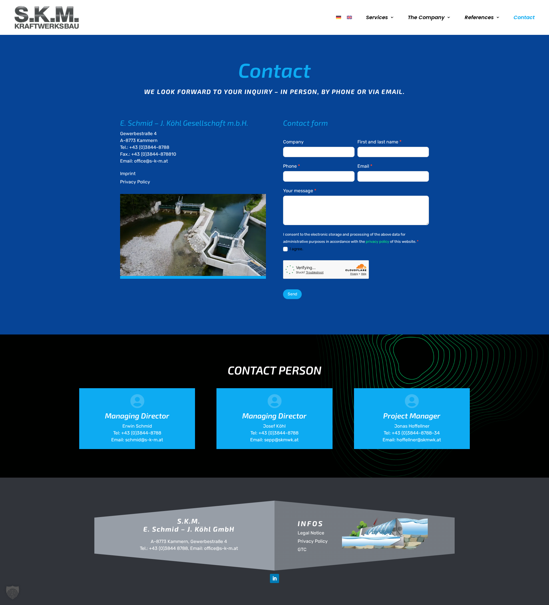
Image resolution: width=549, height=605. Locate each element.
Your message (299, 190)
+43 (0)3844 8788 (168, 548)
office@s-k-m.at (151, 161)
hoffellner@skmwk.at (419, 439)
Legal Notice (311, 533)
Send (292, 294)
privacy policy (377, 241)
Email (364, 166)
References (479, 17)
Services (377, 17)
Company (293, 142)
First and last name (379, 142)
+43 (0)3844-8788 (149, 147)
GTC (302, 549)
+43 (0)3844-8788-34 (416, 433)
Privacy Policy (135, 182)
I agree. (296, 249)
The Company (426, 17)
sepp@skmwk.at (281, 439)
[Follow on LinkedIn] (274, 578)
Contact (524, 17)
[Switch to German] (338, 17)
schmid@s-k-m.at (144, 439)
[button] (12, 592)
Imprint (128, 173)
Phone (291, 166)
